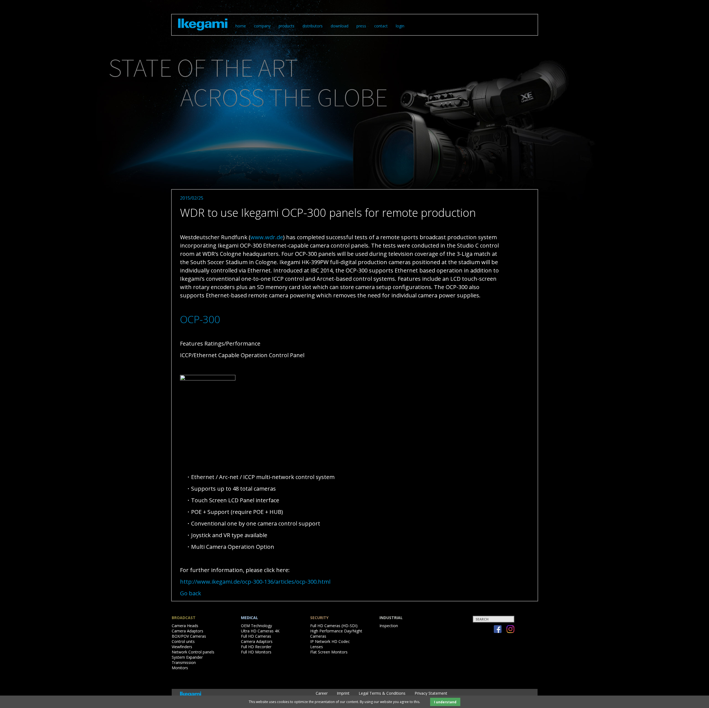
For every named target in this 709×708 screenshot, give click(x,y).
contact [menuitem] (381, 26)
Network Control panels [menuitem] (193, 652)
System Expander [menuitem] (187, 657)
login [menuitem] (400, 26)
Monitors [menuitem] (180, 667)
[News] (202, 31)
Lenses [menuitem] (316, 646)
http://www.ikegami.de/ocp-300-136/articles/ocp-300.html (255, 581)
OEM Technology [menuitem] (256, 625)
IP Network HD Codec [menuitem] (330, 641)
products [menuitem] (286, 26)
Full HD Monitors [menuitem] (256, 652)
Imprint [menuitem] (343, 693)
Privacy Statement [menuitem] (431, 693)
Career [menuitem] (322, 693)
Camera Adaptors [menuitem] (187, 631)
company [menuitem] (262, 26)
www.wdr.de (266, 237)
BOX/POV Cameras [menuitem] (189, 636)
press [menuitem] (361, 26)
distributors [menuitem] (312, 26)
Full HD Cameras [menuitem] (256, 636)
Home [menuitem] (240, 26)
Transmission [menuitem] (184, 662)
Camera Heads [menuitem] (185, 625)
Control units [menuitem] (183, 641)
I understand (445, 702)
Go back (190, 593)
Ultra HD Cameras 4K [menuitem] (260, 631)
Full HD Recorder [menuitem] (256, 646)
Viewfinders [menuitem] (182, 646)
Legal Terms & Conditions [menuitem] (382, 693)
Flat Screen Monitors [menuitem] (329, 652)
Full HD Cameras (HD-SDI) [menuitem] (334, 625)
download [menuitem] (339, 26)
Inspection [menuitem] (388, 625)
